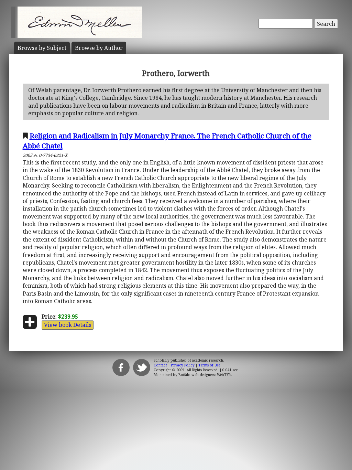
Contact (160, 365)
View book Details (67, 325)
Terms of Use (209, 365)
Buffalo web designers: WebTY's (204, 374)
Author (99, 48)
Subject (42, 48)
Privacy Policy (183, 365)
